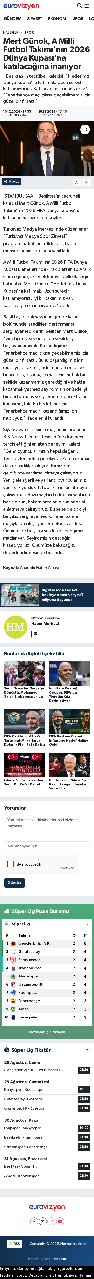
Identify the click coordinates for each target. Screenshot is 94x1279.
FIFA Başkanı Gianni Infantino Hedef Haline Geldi (68, 740)
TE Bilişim (59, 1259)
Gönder (14, 883)
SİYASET (34, 19)
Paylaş (14, 181)
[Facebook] (34, 1221)
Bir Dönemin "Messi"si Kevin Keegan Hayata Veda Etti (67, 784)
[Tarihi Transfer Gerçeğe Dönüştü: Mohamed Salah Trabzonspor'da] (24, 673)
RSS (16, 1243)
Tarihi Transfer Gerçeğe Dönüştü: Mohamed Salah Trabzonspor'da (24, 692)
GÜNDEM (12, 19)
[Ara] (79, 6)
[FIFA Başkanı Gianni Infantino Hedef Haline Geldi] (69, 721)
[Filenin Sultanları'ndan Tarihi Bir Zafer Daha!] (24, 765)
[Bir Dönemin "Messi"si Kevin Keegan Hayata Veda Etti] (69, 765)
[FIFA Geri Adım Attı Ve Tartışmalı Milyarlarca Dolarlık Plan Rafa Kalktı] (24, 721)
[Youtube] (60, 1221)
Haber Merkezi (45, 624)
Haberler (10, 32)
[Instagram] (51, 1221)
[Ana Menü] (86, 6)
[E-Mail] (35, 634)
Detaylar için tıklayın (47, 1032)
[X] (43, 1221)
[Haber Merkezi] (15, 627)
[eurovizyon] (21, 6)
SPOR (78, 19)
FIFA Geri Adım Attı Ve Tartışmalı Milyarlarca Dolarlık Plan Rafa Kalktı (24, 740)
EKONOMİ (57, 19)
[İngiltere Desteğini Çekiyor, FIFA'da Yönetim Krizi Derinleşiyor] (69, 673)
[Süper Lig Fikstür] (87, 1050)
